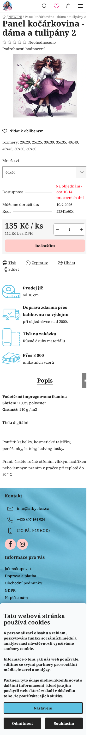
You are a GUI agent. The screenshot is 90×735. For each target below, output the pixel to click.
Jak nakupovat (18, 568)
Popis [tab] (45, 380)
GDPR (10, 590)
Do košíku (45, 245)
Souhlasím (64, 723)
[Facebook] (10, 544)
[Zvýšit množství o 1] (81, 229)
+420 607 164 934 (31, 519)
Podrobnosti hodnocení (23, 48)
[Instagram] (22, 544)
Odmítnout (22, 723)
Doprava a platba (20, 575)
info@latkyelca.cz (33, 508)
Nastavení (43, 708)
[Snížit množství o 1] (57, 229)
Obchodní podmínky (23, 583)
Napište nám (16, 597)
